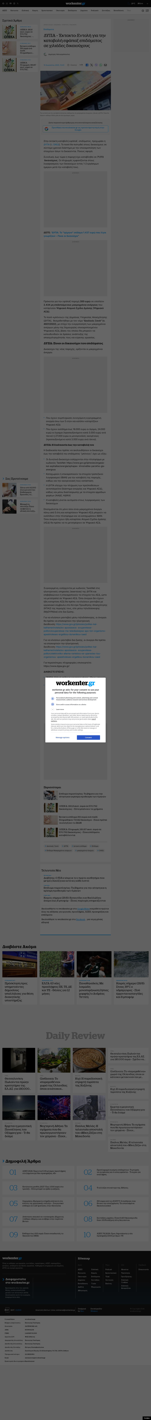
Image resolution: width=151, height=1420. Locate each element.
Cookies (147, 1418)
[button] (75, 709)
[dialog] (75, 710)
